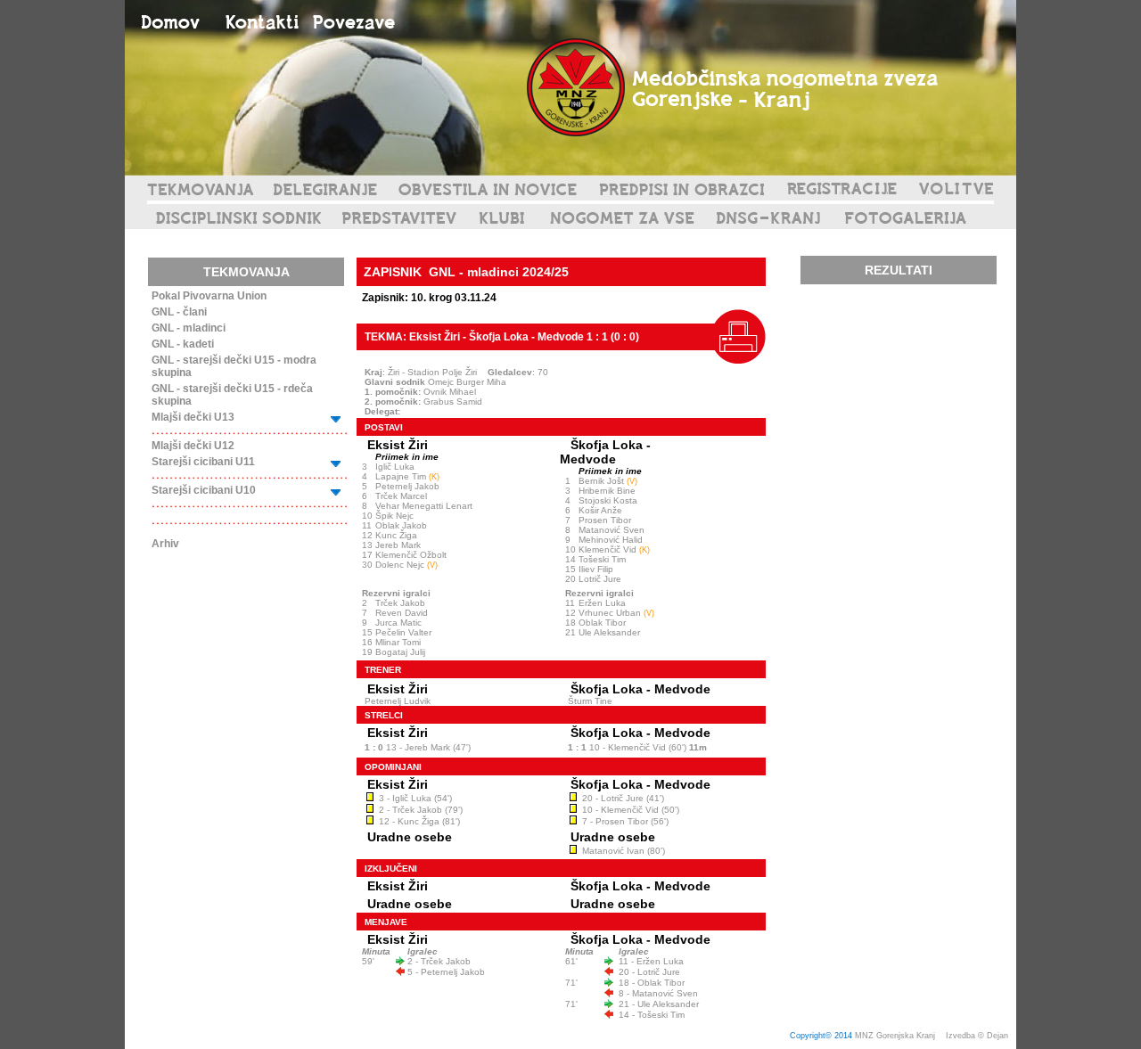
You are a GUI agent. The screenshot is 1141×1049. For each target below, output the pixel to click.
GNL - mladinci (189, 328)
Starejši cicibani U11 (203, 461)
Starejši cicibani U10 (204, 490)
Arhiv (165, 543)
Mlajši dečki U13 (193, 417)
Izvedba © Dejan (978, 1035)
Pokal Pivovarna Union (209, 296)
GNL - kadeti (183, 344)
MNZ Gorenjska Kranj (895, 1035)
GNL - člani (179, 312)
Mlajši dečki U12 (193, 445)
